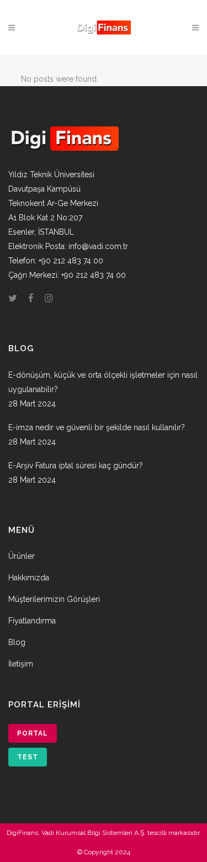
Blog (16, 642)
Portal (32, 733)
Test (27, 757)
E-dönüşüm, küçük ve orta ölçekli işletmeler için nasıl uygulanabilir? (103, 382)
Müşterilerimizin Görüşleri (54, 599)
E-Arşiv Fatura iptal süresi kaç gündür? (75, 465)
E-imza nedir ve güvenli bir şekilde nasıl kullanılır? (96, 427)
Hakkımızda (28, 577)
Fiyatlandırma (32, 620)
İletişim (20, 663)
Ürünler (21, 556)
